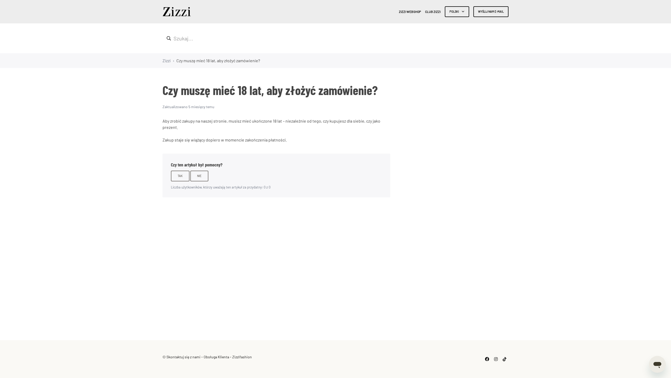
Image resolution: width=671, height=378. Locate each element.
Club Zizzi (433, 11)
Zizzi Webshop (410, 11)
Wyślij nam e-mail (491, 11)
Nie (199, 175)
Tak (180, 175)
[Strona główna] (177, 11)
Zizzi (167, 60)
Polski (454, 11)
